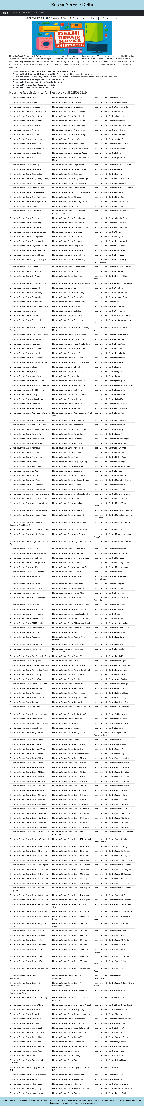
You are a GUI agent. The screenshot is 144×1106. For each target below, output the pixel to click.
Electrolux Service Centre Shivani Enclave (111, 1009)
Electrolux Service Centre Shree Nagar (110, 1014)
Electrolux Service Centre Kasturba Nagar (111, 438)
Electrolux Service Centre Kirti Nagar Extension (30, 413)
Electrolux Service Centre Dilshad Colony (27, 267)
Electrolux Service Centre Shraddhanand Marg (72, 1014)
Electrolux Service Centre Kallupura (67, 399)
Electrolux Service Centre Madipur (66, 484)
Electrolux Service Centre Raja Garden (68, 688)
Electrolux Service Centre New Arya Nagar (28, 597)
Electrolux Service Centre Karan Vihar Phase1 (71, 429)
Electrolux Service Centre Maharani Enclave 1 (29, 498)
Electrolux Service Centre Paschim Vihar (110, 637)
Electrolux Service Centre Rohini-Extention (111, 707)
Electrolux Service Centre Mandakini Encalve (71, 494)
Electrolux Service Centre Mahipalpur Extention (30, 494)
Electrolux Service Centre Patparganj (25, 649)
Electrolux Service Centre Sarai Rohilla (110, 744)
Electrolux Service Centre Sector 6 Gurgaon (70, 855)
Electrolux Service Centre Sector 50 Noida (27, 781)
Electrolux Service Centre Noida (23, 102)
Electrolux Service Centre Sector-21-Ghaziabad (72, 846)
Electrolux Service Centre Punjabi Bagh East (112, 665)
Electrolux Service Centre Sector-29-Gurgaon (71, 878)
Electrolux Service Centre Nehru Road (109, 593)
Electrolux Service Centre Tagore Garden (69, 1046)
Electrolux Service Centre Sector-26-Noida (111, 772)
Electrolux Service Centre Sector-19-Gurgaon (113, 869)
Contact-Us (15, 13)
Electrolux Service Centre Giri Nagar (109, 306)
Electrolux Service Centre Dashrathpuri (110, 241)
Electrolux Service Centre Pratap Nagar (26, 661)
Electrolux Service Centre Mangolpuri (68, 515)
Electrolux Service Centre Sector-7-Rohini (27, 935)
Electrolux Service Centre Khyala (65, 457)
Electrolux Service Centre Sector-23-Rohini (111, 956)
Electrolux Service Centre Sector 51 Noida (69, 781)
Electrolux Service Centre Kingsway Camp (69, 461)
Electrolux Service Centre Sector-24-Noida (27, 772)
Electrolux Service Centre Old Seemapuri (27, 628)
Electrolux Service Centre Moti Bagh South (111, 562)
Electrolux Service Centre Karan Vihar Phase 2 (29, 429)
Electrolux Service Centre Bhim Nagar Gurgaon (113, 188)
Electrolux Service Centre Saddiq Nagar (110, 718)
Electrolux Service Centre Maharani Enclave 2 (71, 498)
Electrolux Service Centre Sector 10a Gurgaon (113, 860)
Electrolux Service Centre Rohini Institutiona (28, 714)
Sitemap (12, 1100)
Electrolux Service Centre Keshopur (25, 448)
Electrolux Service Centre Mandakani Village (28, 510)
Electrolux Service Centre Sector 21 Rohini (28, 956)
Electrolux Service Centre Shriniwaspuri (69, 1018)
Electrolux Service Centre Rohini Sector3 (69, 714)
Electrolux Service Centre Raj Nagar (25, 693)
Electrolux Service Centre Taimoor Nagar (111, 1046)
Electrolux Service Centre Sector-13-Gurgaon (71, 865)
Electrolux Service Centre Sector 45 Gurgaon (71, 899)
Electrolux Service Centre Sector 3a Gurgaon (112, 851)
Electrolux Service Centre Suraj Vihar (25, 1041)
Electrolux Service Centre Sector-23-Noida (111, 767)
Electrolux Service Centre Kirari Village (68, 466)
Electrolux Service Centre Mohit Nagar (26, 558)
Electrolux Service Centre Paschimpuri (26, 644)
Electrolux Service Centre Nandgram (109, 583)
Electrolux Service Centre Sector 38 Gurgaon (71, 888)
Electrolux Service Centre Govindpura (109, 311)
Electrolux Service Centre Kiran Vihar (25, 466)
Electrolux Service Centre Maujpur (108, 529)
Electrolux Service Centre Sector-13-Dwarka (112, 809)
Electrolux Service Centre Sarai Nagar (26, 744)
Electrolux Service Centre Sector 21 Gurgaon (29, 874)
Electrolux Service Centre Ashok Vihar (68, 143)
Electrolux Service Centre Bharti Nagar (68, 188)
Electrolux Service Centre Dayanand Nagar (28, 259)
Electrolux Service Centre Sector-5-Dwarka (28, 799)
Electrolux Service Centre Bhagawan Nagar (70, 178)
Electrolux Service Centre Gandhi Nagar (27, 292)
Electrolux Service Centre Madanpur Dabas (70, 480)
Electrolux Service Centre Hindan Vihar (68, 339)
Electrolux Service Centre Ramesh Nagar (111, 697)
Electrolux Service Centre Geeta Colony (68, 301)
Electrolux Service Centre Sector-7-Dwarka (111, 799)
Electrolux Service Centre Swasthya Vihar (27, 1046)
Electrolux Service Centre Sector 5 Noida (69, 758)
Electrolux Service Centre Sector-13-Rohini (111, 940)
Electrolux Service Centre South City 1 (68, 1023)
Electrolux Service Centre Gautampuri (26, 301)
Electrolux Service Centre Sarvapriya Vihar (28, 753)
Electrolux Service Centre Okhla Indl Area (27, 618)
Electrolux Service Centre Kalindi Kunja (110, 394)
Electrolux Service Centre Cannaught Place (112, 107)
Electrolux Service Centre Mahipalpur (109, 489)
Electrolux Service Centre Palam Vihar (109, 632)
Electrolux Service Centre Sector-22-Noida (70, 767)
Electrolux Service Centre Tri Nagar (67, 1055)
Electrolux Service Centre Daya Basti (109, 255)
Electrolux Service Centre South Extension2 (70, 1028)
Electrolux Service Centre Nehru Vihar (68, 593)
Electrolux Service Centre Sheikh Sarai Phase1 (71, 1005)
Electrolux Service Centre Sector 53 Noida (27, 786)
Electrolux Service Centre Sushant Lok (26, 1028)
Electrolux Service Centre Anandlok (25, 134)
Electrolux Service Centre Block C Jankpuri (111, 201)
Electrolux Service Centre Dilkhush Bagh (69, 259)
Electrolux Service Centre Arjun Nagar (26, 139)
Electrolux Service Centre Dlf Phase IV (109, 271)
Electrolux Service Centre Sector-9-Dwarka (70, 804)
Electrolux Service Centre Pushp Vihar (68, 674)
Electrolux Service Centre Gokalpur (67, 311)
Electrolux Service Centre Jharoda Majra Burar (29, 385)
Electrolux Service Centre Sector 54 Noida (69, 786)
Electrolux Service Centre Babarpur (108, 153)
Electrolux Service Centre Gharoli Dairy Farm (29, 306)
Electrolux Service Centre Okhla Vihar (109, 618)
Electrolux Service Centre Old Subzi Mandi (111, 628)
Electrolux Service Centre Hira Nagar (109, 339)
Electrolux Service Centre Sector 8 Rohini (69, 935)
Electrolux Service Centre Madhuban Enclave (112, 480)
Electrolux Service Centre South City (25, 1023)
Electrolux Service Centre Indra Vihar (109, 357)
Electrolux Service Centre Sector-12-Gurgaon (29, 865)
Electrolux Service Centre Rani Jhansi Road (111, 702)
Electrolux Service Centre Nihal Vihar (109, 605)
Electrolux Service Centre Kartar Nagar (110, 434)
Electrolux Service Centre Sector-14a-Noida (70, 763)
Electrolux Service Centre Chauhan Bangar (28, 232)
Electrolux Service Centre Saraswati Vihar (27, 749)
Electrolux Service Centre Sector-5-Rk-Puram (71, 911)
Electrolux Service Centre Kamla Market (110, 403)
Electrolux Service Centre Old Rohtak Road (112, 623)
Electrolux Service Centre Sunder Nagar (27, 1037)
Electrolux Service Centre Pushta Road (26, 679)
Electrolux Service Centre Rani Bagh (25, 707)
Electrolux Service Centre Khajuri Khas (110, 448)
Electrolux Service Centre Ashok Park (25, 143)
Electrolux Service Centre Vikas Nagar (26, 1084)
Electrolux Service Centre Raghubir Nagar (69, 684)
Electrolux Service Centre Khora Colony (26, 457)
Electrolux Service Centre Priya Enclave (68, 665)
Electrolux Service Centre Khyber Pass (110, 457)
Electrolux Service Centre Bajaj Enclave (110, 157)
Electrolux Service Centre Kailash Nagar (27, 399)
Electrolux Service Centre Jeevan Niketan (27, 380)
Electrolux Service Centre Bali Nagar (25, 165)
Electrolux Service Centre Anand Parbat (69, 130)
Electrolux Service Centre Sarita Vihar (68, 749)
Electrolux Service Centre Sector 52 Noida (111, 781)
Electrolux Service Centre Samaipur (108, 728)
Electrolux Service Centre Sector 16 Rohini (111, 944)
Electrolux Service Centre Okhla (107, 614)
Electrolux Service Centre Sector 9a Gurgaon (71, 860)
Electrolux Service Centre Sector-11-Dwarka (28, 809)
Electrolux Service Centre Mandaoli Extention (113, 510)
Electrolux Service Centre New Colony (68, 597)
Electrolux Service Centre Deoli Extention (111, 250)
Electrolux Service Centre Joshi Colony (68, 390)
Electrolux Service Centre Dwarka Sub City (28, 283)
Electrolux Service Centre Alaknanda (109, 116)
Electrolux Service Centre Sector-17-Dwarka (70, 818)
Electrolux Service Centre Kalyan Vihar (26, 403)
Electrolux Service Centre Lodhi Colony (68, 475)
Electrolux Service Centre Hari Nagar (25, 339)
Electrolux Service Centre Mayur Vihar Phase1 (71, 541)
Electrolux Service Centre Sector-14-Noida (27, 763)
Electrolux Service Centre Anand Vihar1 (110, 130)
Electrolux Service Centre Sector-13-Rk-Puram (29, 916)
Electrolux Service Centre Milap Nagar (110, 549)
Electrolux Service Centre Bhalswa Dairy (69, 183)
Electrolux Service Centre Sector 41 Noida (111, 776)
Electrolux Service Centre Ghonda (24, 311)
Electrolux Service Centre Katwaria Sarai (27, 443)
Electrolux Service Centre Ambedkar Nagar (28, 125)
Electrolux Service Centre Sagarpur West (111, 723)
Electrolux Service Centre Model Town (68, 553)
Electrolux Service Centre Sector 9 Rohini (111, 935)
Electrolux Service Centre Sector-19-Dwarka (70, 822)
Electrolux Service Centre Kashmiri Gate (27, 438)
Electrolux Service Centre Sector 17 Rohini (28, 949)
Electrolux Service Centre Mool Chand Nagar (71, 558)
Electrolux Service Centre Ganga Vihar (26, 297)
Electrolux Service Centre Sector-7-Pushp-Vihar (113, 904)
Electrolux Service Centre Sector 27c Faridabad (113, 832)
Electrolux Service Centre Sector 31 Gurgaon (29, 883)
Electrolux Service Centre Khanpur (24, 452)
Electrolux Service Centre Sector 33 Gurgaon (112, 883)
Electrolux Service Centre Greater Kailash (69, 315)
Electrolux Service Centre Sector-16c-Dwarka (112, 813)
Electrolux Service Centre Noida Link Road (70, 614)
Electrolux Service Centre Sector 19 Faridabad (29, 832)
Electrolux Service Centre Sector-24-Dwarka (112, 827)
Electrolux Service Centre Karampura (109, 425)
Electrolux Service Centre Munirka (66, 572)
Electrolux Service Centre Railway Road (26, 688)
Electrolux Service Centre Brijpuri (66, 206)
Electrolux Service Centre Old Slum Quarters (71, 628)
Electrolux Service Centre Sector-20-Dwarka (112, 822)
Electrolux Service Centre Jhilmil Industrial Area (113, 385)
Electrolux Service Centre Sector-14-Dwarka (28, 813)
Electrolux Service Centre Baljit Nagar (68, 165)
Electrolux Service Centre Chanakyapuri (69, 218)
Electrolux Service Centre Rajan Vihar (109, 688)
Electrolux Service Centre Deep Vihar (109, 245)
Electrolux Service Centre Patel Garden (68, 644)
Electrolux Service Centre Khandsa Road (110, 408)
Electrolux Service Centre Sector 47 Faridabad (71, 839)
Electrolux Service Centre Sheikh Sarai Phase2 (113, 1005)
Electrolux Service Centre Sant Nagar (67, 740)
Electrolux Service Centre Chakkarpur (68, 222)
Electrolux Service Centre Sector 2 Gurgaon (28, 851)
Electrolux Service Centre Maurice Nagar (27, 534)
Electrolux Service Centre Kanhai (66, 408)
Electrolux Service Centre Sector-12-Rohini (70, 940)
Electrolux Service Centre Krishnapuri (68, 420)
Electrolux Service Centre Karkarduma (68, 434)
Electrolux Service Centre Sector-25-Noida (70, 772)
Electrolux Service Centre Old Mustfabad (27, 623)
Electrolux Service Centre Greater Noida (110, 102)
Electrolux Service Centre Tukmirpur (67, 1060)
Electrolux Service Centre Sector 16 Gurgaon (112, 865)
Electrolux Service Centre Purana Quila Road (71, 670)
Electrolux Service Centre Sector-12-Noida (111, 758)
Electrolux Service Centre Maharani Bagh (27, 489)
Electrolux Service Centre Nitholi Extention (70, 609)
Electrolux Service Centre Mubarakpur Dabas (71, 567)
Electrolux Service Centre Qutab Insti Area (111, 679)
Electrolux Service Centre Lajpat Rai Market (112, 466)
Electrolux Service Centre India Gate (67, 353)
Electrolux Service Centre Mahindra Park (69, 489)
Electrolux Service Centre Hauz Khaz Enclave (71, 344)
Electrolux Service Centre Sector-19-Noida (27, 767)
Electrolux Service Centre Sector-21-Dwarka (28, 827)
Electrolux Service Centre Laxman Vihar (68, 471)
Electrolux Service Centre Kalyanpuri (67, 403)
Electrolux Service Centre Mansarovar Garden (29, 529)
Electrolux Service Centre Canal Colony (110, 211)
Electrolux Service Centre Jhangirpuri (109, 380)
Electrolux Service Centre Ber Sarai (108, 174)
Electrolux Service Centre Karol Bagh (109, 429)
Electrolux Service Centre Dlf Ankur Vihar (27, 271)
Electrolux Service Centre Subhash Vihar (27, 1032)
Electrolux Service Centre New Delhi (67, 97)
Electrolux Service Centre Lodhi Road (25, 475)
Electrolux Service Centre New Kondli (25, 605)
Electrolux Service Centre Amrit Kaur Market (112, 125)
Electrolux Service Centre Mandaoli (67, 510)
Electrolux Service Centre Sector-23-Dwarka (70, 827)
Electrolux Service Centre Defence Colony (27, 250)
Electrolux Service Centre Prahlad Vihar (110, 656)
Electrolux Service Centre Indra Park (67, 357)
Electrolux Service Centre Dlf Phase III (68, 271)
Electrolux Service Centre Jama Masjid (109, 367)
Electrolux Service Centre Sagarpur (67, 723)
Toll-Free (35, 13)
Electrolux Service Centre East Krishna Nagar (71, 283)
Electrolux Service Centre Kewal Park (67, 448)
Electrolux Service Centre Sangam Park (26, 732)
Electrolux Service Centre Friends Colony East (113, 283)
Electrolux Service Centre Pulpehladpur (26, 674)
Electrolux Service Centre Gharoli (108, 301)
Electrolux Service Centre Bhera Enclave (27, 192)
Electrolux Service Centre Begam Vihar (26, 174)
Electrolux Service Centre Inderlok (108, 348)
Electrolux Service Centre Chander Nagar (111, 222)
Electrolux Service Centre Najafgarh (25, 583)
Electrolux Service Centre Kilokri (23, 461)
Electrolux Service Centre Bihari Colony (110, 197)
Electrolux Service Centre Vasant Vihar (68, 1074)
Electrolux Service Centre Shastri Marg (26, 1005)
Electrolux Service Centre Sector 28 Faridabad (29, 839)
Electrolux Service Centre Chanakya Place (27, 218)
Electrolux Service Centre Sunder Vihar (68, 1037)
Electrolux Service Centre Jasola (65, 376)
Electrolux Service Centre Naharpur (25, 576)
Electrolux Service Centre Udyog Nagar (110, 1060)
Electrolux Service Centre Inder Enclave (68, 348)
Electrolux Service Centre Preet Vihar (67, 661)
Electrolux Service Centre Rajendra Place (27, 697)
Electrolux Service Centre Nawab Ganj (68, 588)
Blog (42, 13)
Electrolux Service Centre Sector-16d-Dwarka (29, 818)
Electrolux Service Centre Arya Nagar (67, 139)
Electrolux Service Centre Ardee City (109, 111)
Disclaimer (22, 1100)
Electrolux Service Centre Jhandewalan (68, 380)
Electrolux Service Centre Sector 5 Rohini (69, 931)
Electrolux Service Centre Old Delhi (108, 97)
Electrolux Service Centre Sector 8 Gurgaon (112, 855)
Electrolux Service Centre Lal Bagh (24, 471)
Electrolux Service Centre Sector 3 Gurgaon (70, 851)
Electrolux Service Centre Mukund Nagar (111, 567)
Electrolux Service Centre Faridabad (25, 107)
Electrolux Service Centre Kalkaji (23, 394)
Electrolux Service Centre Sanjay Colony (69, 732)
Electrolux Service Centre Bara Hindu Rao (69, 169)
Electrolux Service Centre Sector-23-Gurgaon (113, 874)
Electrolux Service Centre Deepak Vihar (68, 245)
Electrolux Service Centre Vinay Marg (25, 1088)
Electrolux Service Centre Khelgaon (67, 452)
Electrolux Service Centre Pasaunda (25, 637)
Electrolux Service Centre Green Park (25, 320)
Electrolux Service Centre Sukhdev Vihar (69, 1032)
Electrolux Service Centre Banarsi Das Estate (112, 165)
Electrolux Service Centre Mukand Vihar (27, 572)
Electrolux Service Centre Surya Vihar (109, 1023)
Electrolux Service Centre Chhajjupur (109, 236)
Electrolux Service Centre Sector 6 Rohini (111, 931)
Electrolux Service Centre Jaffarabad (67, 367)
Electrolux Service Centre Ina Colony (25, 348)
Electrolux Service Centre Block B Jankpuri (70, 201)
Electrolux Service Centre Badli (23, 157)
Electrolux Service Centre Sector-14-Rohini (28, 944)
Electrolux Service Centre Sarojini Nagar (110, 749)
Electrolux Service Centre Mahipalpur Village (29, 503)
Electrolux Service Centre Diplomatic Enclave (112, 267)
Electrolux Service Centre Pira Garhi (109, 649)
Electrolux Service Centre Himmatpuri (110, 344)
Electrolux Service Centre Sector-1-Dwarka (111, 790)
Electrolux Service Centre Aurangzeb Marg (112, 143)
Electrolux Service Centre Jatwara (108, 376)
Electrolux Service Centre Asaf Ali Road (110, 139)
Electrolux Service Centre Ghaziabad (67, 107)
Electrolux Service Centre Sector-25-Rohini (70, 961)
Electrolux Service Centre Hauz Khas (25, 344)
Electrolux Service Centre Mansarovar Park (70, 529)
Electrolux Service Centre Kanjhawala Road (28, 425)
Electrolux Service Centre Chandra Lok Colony (71, 227)
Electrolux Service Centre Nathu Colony (26, 588)
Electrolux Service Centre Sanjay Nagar (26, 740)
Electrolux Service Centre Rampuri (24, 702)
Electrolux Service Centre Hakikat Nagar (69, 334)
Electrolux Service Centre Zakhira (66, 1093)
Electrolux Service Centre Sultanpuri (109, 1032)
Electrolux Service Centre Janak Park (67, 371)
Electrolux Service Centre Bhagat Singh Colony (29, 178)
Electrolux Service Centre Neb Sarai (25, 593)
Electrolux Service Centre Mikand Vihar (68, 549)
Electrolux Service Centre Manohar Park (69, 522)
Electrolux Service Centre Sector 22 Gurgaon (71, 874)
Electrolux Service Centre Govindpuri (25, 315)
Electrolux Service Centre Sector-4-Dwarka (111, 795)
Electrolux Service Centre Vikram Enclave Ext (112, 1084)
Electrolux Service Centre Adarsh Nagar (69, 111)
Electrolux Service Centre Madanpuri (109, 484)
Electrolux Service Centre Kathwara (67, 438)
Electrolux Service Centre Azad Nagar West (70, 148)
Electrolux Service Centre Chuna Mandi (26, 241)
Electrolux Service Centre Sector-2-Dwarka (28, 795)
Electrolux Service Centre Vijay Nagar (67, 1079)
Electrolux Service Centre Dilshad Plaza (68, 267)
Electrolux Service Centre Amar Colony (68, 120)
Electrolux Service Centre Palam (65, 632)
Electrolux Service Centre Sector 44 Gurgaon (29, 899)
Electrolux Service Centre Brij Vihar (108, 206)
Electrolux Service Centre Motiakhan (67, 562)
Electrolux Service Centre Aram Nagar (110, 134)
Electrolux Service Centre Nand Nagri (68, 583)
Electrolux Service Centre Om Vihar (25, 632)
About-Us (26, 13)
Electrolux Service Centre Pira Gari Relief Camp (30, 656)
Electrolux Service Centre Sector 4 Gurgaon (28, 855)
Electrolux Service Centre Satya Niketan (69, 744)
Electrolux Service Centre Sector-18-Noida (111, 763)
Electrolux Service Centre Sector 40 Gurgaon (29, 895)
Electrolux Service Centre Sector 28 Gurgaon (29, 878)
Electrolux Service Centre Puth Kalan (67, 679)
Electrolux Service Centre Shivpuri (24, 1014)
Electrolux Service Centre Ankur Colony (68, 134)
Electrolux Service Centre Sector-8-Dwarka (28, 804)
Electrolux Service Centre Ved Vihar (108, 1074)
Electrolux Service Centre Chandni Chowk (111, 218)
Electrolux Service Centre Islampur (24, 367)
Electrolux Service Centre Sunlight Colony (111, 1037)
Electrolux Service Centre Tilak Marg (109, 1051)
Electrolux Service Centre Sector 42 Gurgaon (112, 895)
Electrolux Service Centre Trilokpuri (108, 1055)
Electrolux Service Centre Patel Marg (109, 644)
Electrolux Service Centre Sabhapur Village (112, 714)
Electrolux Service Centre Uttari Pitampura (28, 1074)
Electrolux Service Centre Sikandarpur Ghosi (112, 1018)
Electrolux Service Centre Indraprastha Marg (71, 362)
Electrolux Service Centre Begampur (67, 174)
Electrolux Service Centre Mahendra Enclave (112, 498)
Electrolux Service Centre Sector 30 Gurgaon (112, 878)
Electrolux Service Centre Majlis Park (67, 503)
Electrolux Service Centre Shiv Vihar (25, 1009)
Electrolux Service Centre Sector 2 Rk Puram (28, 911)
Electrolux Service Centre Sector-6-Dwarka (70, 799)
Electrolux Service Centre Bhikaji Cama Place (71, 192)
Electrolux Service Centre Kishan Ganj (109, 413)
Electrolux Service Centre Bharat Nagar (110, 183)
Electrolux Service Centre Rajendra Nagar (111, 693)
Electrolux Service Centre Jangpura (108, 371)
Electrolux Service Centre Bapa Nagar (26, 169)
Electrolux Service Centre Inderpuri (25, 353)
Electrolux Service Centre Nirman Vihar (26, 609)
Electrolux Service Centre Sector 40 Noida (69, 776)
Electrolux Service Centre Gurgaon (66, 102)
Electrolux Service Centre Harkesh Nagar (111, 334)
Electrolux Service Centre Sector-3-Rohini (111, 923)
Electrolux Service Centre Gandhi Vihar (110, 288)
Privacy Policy (34, 1100)
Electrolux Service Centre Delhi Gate (67, 250)
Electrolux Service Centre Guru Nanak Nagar (29, 334)
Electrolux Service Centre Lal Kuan (108, 471)
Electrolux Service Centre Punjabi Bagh (110, 1093)
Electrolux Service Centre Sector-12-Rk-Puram (113, 911)
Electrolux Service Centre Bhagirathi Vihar (111, 178)
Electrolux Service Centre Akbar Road (68, 116)
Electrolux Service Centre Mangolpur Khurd (112, 522)
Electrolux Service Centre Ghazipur (67, 306)
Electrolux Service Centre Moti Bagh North (28, 562)
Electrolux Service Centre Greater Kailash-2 (112, 315)
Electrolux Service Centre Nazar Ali (108, 588)
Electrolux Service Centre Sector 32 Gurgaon (71, 883)
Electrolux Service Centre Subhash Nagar (111, 1028)
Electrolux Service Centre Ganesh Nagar (110, 292)
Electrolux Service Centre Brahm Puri (25, 206)
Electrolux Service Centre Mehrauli (24, 549)
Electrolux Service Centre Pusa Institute (110, 670)
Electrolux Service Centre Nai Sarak (67, 576)
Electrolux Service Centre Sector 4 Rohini (27, 931)
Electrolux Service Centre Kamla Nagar (26, 408)
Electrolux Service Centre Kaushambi (67, 443)
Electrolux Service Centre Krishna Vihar (110, 420)
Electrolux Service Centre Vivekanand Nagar (70, 1088)
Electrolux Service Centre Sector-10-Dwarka (112, 804)
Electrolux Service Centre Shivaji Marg (68, 1009)
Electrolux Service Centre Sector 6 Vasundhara (72, 968)
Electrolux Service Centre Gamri (65, 288)
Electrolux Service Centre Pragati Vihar (68, 656)
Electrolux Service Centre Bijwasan (66, 197)
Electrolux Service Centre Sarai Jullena (110, 740)
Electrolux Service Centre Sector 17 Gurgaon (29, 869)
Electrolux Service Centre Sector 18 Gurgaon (71, 869)
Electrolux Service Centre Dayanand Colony (28, 245)
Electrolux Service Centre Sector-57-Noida (27, 790)
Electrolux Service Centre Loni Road (25, 480)
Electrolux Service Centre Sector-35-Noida (27, 776)
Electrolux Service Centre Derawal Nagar (27, 255)
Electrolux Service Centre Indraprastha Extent (29, 362)
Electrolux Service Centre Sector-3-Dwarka (70, 795)
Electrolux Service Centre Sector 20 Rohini (70, 949)
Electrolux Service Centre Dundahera (67, 276)
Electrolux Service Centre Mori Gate (109, 558)
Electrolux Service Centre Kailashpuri (109, 390)
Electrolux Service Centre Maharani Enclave (112, 494)
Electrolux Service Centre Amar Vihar (109, 120)
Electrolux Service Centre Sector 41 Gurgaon (71, 895)
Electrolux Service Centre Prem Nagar (110, 661)
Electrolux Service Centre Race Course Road (28, 684)
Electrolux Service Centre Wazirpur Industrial (113, 1088)
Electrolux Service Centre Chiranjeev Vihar (28, 236)
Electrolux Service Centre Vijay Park (109, 1079)
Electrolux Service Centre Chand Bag (25, 222)
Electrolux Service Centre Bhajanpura (26, 183)
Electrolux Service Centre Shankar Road (110, 997)
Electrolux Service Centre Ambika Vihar (68, 125)
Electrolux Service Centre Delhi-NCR (25, 97)
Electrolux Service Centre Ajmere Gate (26, 116)
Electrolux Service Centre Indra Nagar (26, 357)
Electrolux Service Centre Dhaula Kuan (68, 255)
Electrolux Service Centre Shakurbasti (109, 990)
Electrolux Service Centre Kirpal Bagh (109, 461)
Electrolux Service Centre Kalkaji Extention (111, 399)
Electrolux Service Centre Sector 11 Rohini (28, 940)
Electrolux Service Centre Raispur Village (111, 684)
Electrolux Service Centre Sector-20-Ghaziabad (30, 846)
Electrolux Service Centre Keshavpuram (110, 443)
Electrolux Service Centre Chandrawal (68, 232)
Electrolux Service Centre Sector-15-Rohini (70, 944)
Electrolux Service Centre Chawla (107, 232)
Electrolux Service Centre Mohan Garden (111, 553)
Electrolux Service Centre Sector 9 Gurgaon (28, 860)
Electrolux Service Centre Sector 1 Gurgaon (112, 846)
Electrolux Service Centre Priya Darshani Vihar (29, 665)
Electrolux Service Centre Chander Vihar (110, 227)
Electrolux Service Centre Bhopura (108, 192)
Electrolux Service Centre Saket (65, 728)
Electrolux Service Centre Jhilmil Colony (68, 385)
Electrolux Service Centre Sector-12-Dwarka (70, 809)
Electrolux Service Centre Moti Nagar (25, 567)
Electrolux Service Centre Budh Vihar (25, 211)
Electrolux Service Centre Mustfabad (109, 572)
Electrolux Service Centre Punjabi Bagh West (29, 670)
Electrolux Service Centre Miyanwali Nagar (28, 553)
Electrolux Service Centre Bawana (108, 169)
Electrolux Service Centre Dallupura (67, 241)
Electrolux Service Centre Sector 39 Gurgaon (112, 888)
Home (4, 12)
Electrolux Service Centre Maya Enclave (68, 534)
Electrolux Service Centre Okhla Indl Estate (70, 618)
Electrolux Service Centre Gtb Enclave (68, 320)
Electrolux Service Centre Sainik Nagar (26, 728)
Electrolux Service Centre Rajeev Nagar (68, 693)
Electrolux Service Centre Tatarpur (66, 1051)
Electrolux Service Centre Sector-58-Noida (70, 790)
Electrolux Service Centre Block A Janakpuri (28, 201)
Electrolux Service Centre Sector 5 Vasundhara (30, 968)
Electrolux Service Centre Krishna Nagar (27, 420)
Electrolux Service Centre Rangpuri (67, 702)
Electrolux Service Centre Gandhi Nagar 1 (69, 292)
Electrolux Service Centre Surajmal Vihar (69, 1041)
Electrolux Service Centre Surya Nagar (110, 1041)
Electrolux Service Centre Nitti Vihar (109, 609)
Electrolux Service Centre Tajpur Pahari (26, 1051)
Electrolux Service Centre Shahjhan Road (69, 990)
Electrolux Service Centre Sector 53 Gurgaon (29, 904)
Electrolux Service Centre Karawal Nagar (27, 434)
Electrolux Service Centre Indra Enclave (110, 353)
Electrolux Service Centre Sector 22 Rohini (70, 956)
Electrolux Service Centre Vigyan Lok (25, 1079)
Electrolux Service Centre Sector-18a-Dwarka (113, 818)
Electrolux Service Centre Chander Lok (26, 227)
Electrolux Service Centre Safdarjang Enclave (29, 723)
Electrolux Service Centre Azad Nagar (109, 148)
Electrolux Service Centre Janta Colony (26, 376)
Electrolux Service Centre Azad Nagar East (28, 148)
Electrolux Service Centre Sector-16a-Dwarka (71, 813)
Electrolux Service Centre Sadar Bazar (26, 718)
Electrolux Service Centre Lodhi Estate (110, 475)
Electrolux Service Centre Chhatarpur (68, 236)
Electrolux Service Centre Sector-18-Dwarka (28, 822)
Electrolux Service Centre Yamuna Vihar (27, 1093)
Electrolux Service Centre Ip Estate (108, 362)
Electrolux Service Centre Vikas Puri (67, 1084)
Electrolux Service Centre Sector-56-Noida (111, 786)
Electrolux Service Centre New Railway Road (70, 605)
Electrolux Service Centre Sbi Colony (109, 753)
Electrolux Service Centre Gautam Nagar (69, 297)
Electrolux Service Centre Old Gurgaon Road (71, 623)
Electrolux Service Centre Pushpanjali (109, 674)
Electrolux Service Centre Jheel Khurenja (27, 390)
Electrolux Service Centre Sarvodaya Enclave (71, 753)
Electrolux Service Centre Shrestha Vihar (27, 1018)
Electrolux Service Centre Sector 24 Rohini (28, 961)
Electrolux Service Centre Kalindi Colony (69, 394)
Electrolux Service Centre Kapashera (67, 425)
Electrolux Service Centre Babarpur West (69, 153)
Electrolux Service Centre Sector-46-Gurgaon (113, 899)
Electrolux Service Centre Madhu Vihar (26, 484)
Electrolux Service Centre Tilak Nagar (25, 1055)
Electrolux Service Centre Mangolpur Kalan (28, 515)
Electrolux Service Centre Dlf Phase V (25, 276)
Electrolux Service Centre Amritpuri (25, 130)
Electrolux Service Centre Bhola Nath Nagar (28, 197)
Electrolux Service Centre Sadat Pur (67, 718)
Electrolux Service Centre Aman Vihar (26, 120)
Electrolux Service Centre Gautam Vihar (110, 297)
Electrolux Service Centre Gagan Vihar (26, 288)
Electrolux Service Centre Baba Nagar (26, 153)
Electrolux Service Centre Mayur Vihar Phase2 (113, 541)
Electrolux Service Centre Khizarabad (109, 452)
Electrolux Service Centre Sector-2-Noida (27, 758)
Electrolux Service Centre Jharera (24, 371)
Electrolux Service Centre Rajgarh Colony (69, 697)
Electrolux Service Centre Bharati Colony (27, 188)
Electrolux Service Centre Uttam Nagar (110, 1067)
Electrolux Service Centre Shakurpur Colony (28, 997)
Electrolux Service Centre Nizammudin (26, 614)
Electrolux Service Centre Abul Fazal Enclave (28, 111)
